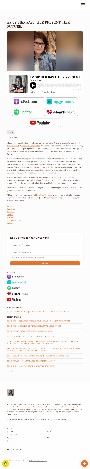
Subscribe (45, 263)
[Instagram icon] (8, 449)
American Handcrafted (30, 146)
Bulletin (10, 223)
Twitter (10, 215)
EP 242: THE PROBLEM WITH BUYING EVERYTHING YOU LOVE (30, 366)
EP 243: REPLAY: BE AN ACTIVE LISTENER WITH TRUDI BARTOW (31, 361)
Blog (48, 435)
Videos (49, 438)
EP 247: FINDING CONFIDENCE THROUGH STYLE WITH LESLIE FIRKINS (34, 326)
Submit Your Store (13, 435)
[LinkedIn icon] (17, 449)
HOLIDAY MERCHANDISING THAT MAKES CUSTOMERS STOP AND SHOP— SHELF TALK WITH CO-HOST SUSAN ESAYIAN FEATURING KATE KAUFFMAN (43, 350)
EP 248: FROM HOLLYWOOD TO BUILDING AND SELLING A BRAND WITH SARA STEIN (39, 321)
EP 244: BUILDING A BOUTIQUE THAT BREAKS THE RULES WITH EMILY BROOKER (38, 312)
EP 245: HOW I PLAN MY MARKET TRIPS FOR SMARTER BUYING (31, 336)
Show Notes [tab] (13, 137)
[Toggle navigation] (83, 5)
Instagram (11, 209)
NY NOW (52, 177)
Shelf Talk (10, 432)
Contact (9, 438)
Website (10, 206)
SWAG (49, 432)
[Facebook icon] (13, 449)
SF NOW (15, 146)
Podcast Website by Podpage (38, 461)
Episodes (10, 429)
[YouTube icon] (21, 449)
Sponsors (10, 441)
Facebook (11, 212)
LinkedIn (10, 217)
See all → (10, 371)
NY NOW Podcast (14, 220)
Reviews (49, 429)
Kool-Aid (45, 167)
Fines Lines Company (43, 195)
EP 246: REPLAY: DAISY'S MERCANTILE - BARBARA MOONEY (29, 331)
